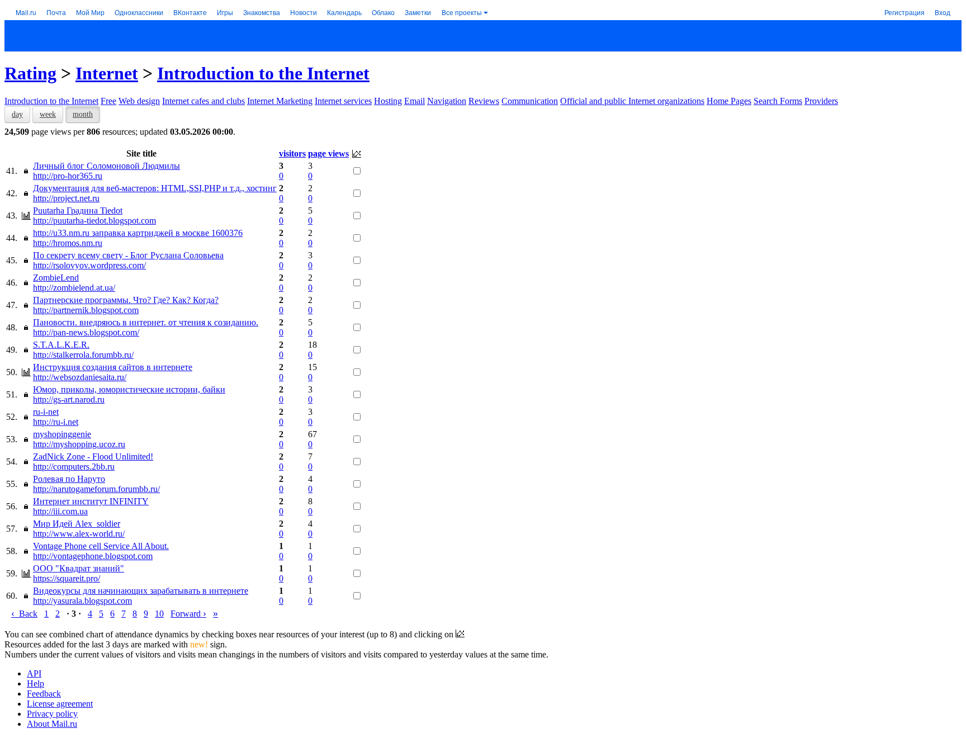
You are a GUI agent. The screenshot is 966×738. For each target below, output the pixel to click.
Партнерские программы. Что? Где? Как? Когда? (126, 300)
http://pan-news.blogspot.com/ (86, 332)
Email (414, 101)
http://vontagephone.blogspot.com (93, 556)
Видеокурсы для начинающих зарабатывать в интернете (140, 590)
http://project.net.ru (66, 198)
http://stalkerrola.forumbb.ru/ (83, 354)
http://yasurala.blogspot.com (82, 600)
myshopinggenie (62, 434)
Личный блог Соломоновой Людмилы (106, 166)
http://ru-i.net (55, 422)
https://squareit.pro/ (66, 578)
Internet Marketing (279, 101)
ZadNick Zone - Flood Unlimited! (93, 456)
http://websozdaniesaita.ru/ (79, 377)
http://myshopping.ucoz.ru (79, 444)
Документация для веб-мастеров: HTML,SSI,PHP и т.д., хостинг (155, 188)
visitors (292, 153)
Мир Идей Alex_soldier (76, 523)
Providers (821, 101)
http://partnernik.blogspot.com (86, 310)
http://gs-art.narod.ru (69, 399)
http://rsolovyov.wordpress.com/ (89, 265)
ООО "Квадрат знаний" (78, 568)
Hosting (388, 101)
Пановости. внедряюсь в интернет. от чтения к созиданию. (145, 322)
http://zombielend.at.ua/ (74, 287)
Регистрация (904, 12)
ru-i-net (46, 412)
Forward (188, 613)
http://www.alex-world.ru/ (79, 533)
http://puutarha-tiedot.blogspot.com (94, 220)
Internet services (343, 101)
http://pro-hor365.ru (67, 176)
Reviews (483, 101)
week (48, 114)
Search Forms (778, 101)
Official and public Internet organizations (632, 101)
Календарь (344, 12)
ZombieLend (56, 277)
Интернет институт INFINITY (91, 501)
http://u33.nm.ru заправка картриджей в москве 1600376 (138, 233)
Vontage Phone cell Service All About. (101, 546)
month (83, 114)
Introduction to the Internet (263, 73)
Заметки (418, 12)
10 (159, 613)
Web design (139, 101)
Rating (30, 73)
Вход (942, 12)
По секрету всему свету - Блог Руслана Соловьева (128, 255)
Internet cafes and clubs (203, 101)
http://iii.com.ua (60, 511)
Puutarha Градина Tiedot (77, 210)
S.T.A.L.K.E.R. (61, 344)
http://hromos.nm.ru (67, 243)
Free (108, 101)
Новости (303, 12)
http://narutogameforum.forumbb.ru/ (96, 489)
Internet (106, 73)
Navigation (446, 101)
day (17, 114)
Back (24, 613)
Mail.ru (26, 12)
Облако (383, 12)
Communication (529, 101)
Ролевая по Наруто (69, 479)
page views (328, 153)
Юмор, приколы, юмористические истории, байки (129, 389)
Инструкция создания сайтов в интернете (112, 367)
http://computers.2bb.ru (74, 466)
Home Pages (729, 101)
